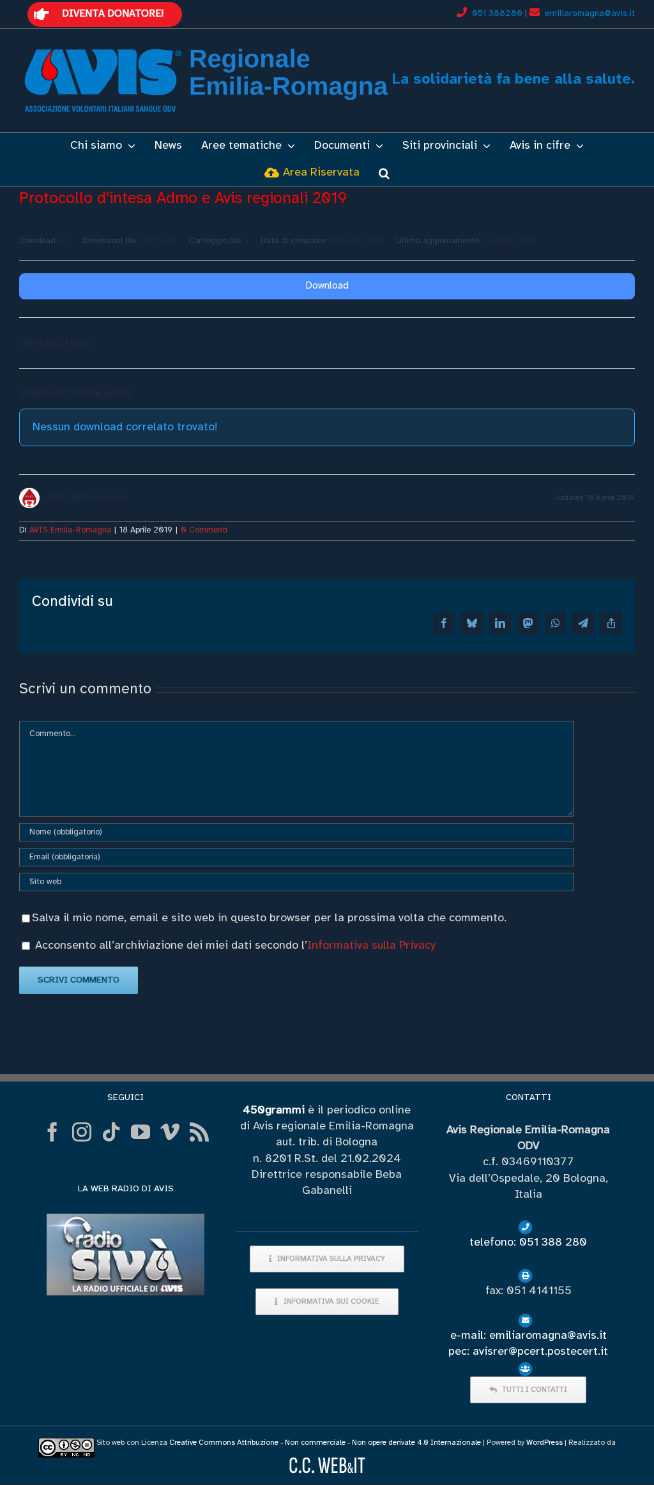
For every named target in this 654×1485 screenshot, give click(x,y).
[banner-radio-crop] (125, 1219)
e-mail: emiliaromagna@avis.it (528, 1336)
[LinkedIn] (500, 623)
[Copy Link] (611, 623)
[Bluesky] (472, 623)
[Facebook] (444, 623)
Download (327, 286)
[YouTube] (140, 1132)
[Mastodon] (528, 623)
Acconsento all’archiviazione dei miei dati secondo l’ (235, 946)
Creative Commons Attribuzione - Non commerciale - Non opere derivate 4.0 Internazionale (325, 1442)
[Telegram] (583, 623)
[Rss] (199, 1132)
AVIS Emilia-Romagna (70, 530)
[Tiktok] (111, 1132)
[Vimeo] (169, 1132)
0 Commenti (204, 530)
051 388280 (498, 14)
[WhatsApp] (555, 623)
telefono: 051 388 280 (528, 1243)
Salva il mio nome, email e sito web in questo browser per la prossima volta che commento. (269, 918)
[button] (384, 173)
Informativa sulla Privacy (371, 946)
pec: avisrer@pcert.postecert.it (528, 1352)
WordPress (544, 1442)
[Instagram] (81, 1132)
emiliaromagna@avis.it (590, 14)
